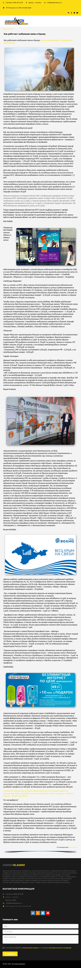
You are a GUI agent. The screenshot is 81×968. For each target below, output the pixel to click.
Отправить (10, 954)
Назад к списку (8, 29)
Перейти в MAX (11, 900)
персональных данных (30, 948)
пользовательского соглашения (60, 948)
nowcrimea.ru (73, 847)
